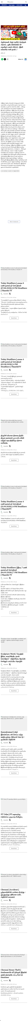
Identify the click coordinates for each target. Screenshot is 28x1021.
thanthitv (6, 293)
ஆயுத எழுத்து (11, 5)
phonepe (5, 170)
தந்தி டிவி (3, 53)
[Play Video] (14, 32)
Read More (14, 318)
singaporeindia (16, 170)
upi (2, 170)
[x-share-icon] (5, 60)
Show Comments (14, 221)
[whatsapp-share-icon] (2, 60)
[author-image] (2, 294)
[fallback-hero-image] (14, 274)
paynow (10, 170)
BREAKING (4, 5)
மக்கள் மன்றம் (19, 5)
